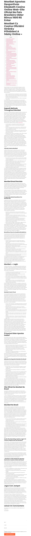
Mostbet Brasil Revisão (9, 40)
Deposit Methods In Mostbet (10, 38)
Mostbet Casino (8, 74)
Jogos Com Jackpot (9, 57)
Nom (5, 522)
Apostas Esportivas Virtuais (10, 77)
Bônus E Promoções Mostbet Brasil (11, 67)
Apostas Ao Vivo (8, 73)
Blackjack (7, 70)
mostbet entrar (20, 122)
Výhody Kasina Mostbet (9, 39)
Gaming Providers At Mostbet (10, 75)
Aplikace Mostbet (8, 64)
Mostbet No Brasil (8, 52)
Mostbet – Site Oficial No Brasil (10, 76)
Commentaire (6, 510)
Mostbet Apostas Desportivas (10, 60)
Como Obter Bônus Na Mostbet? (11, 61)
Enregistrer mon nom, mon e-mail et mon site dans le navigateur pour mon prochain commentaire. (15, 532)
